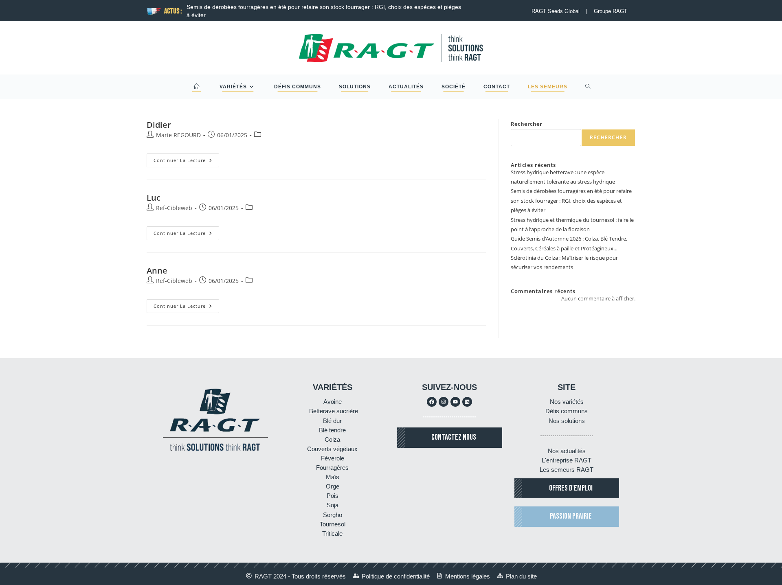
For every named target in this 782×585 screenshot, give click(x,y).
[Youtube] (455, 402)
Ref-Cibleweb (174, 208)
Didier (159, 124)
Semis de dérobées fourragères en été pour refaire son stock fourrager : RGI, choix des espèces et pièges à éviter (571, 200)
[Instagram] (443, 402)
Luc (153, 197)
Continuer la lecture (186, 158)
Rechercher (526, 123)
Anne (157, 270)
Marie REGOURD (178, 135)
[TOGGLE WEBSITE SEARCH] (588, 86)
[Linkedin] (467, 402)
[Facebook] (432, 402)
